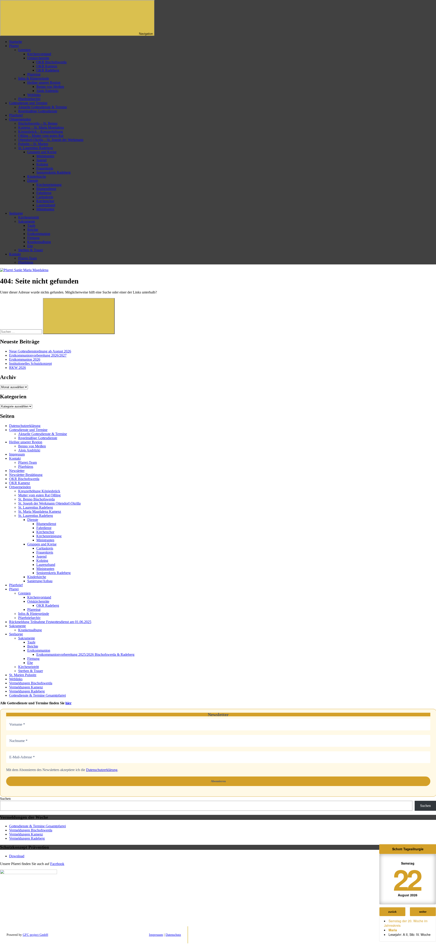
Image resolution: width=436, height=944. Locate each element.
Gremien (24, 50)
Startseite (15, 42)
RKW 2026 (17, 368)
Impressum (17, 454)
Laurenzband (45, 205)
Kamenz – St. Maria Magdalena (41, 127)
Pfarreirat (33, 74)
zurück (392, 911)
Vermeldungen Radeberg (27, 691)
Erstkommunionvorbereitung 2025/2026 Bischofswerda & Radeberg (85, 654)
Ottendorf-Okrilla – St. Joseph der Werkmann (50, 140)
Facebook (57, 864)
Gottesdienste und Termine (28, 103)
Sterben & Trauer (30, 250)
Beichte (32, 230)
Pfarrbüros (25, 262)
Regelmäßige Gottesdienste (37, 111)
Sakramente (26, 221)
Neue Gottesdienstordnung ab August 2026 (40, 351)
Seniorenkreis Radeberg (53, 172)
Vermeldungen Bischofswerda (30, 683)
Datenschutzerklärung (24, 426)
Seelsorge (16, 213)
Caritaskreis (44, 197)
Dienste (32, 180)
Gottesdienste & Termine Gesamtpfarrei (37, 695)
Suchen (5, 799)
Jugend (41, 160)
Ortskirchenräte (38, 58)
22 (406, 879)
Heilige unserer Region (43, 82)
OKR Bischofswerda (51, 62)
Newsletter (17, 471)
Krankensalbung (39, 242)
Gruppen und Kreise (42, 152)
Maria (393, 930)
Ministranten (45, 156)
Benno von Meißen (50, 87)
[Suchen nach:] (21, 331)
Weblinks (34, 95)
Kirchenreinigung (49, 185)
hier (68, 703)
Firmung (33, 238)
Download (16, 856)
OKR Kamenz (46, 66)
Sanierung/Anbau (39, 581)
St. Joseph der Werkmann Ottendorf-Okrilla (49, 503)
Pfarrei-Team (27, 258)
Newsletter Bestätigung (25, 475)
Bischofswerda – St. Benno (37, 123)
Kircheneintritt (28, 217)
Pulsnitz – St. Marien (33, 144)
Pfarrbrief (16, 115)
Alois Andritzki (47, 91)
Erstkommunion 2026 (24, 359)
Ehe (30, 246)
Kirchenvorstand (39, 54)
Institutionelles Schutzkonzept (30, 363)
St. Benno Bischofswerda (36, 499)
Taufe (31, 225)
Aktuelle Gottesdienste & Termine (42, 107)
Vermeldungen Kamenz (26, 687)
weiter (422, 911)
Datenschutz (173, 935)
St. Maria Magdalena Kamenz (39, 511)
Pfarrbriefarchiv (29, 99)
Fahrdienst (43, 193)
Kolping (42, 164)
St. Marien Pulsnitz (22, 675)
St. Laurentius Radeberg (35, 148)
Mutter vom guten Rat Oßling (39, 495)
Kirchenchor (45, 201)
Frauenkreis (44, 168)
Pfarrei (14, 46)
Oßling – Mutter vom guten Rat (40, 136)
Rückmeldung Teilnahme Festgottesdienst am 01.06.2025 (50, 622)
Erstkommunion (38, 234)
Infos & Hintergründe (33, 78)
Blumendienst (46, 189)
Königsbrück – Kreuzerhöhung (40, 131)
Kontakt (15, 254)
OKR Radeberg (47, 70)
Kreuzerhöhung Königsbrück (39, 491)
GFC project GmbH (35, 935)
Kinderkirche (36, 176)
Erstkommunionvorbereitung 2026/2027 (38, 355)
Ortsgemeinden (20, 119)
